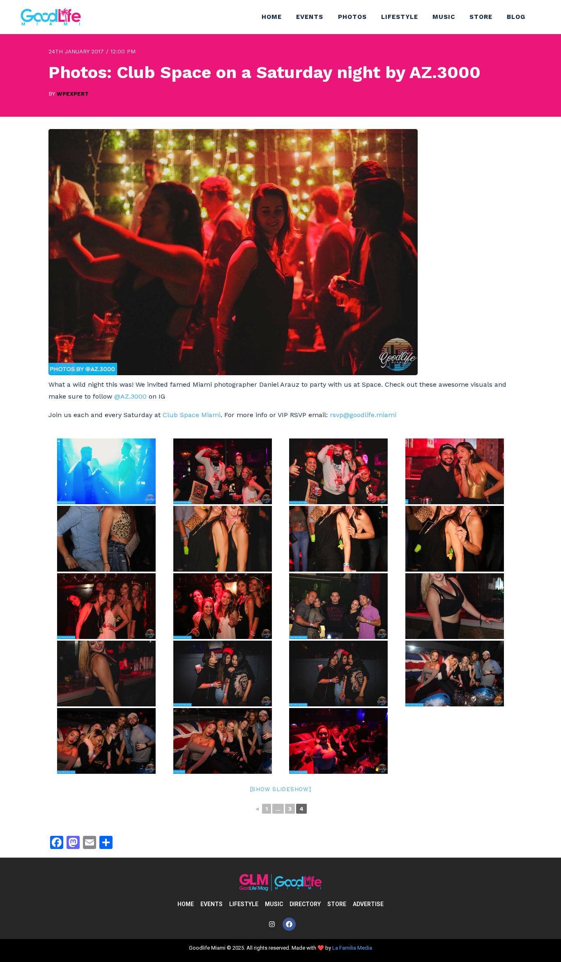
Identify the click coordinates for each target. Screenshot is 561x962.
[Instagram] (271, 924)
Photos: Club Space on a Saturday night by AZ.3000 (264, 72)
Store (480, 17)
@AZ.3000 (130, 396)
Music (443, 17)
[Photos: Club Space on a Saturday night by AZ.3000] (233, 373)
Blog (516, 17)
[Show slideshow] (280, 789)
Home (272, 17)
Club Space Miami (192, 415)
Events (309, 17)
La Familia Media (352, 948)
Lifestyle (399, 17)
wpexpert (73, 93)
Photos (352, 17)
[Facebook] (289, 924)
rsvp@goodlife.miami (364, 415)
